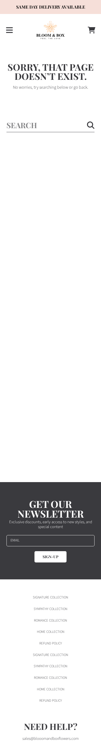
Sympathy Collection (50, 609)
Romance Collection (50, 620)
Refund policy (50, 643)
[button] (9, 30)
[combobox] (50, 125)
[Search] (90, 125)
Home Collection (50, 631)
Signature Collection (50, 597)
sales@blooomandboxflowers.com (50, 738)
